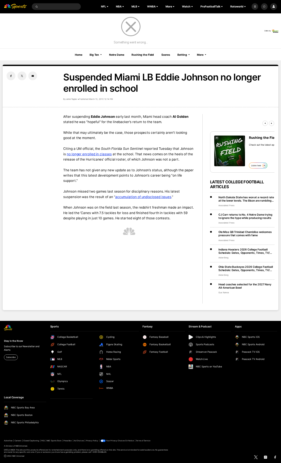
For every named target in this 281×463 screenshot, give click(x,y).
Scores (165, 54)
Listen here (256, 165)
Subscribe (10, 357)
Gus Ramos (223, 292)
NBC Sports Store (54, 441)
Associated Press (226, 205)
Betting (182, 54)
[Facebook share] (11, 76)
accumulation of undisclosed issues (143, 197)
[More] (255, 6)
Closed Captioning (31, 441)
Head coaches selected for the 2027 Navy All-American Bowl (244, 286)
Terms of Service (143, 441)
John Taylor (71, 99)
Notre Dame (116, 54)
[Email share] (32, 76)
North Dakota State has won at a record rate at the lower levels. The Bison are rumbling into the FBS (246, 199)
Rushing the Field (142, 54)
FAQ (43, 441)
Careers (17, 441)
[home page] (15, 7)
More (200, 54)
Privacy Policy (92, 441)
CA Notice (129, 441)
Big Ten (94, 54)
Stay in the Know (13, 341)
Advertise (8, 441)
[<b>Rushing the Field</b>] (229, 151)
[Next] (271, 123)
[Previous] (265, 123)
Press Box (67, 441)
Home (78, 54)
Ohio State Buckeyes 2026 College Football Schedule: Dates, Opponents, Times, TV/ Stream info (245, 268)
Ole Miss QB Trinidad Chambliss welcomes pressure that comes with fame (245, 233)
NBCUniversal (21, 446)
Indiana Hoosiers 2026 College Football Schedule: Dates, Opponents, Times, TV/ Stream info (244, 251)
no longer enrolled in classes (89, 154)
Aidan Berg (223, 257)
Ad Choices (79, 441)
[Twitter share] (22, 76)
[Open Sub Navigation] (108, 6)
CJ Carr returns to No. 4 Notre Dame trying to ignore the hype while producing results (245, 216)
